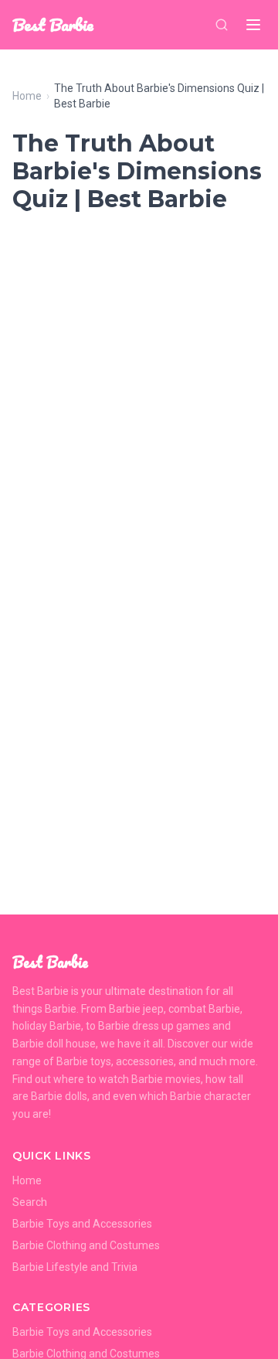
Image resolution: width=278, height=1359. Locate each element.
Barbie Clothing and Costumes (86, 1245)
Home (27, 96)
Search (29, 1202)
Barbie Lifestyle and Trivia (74, 1267)
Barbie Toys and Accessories (82, 1224)
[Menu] (253, 24)
